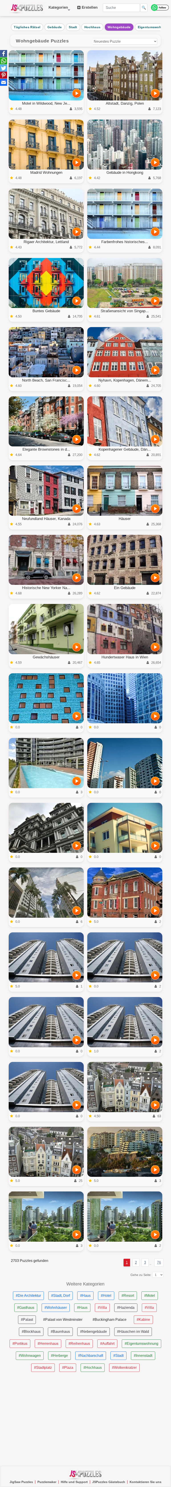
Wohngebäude (119, 27)
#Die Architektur (28, 1295)
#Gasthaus (25, 1307)
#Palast (27, 1319)
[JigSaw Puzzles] (27, 8)
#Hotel (106, 1295)
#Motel (149, 1295)
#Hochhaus (92, 1367)
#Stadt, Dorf (60, 1295)
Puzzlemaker (46, 1482)
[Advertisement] (85, 1419)
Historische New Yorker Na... (46, 588)
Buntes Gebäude (46, 311)
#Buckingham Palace (109, 1319)
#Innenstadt (143, 1355)
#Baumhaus (60, 1331)
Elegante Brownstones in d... (46, 449)
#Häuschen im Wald (133, 1331)
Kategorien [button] (58, 9)
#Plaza (67, 1367)
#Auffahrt (107, 1343)
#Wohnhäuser (56, 1307)
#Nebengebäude (93, 1331)
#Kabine (143, 1319)
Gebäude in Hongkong (124, 172)
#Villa (102, 1307)
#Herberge (59, 1355)
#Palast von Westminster (62, 1319)
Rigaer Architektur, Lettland (46, 242)
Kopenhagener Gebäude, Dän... (125, 449)
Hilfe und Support (74, 1482)
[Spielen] (76, 93)
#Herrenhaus (48, 1343)
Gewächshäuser (46, 657)
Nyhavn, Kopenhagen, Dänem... (124, 380)
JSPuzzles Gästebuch (108, 1482)
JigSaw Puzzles (21, 1482)
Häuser (125, 519)
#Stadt (118, 1355)
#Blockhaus (31, 1331)
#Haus (85, 1295)
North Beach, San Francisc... (46, 380)
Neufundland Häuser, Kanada (46, 519)
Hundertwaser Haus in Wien (125, 657)
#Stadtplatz (43, 1367)
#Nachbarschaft (90, 1355)
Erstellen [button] (89, 7)
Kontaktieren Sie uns (145, 1482)
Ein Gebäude (124, 588)
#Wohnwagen (30, 1355)
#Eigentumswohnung (141, 1343)
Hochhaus (92, 27)
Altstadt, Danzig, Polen (125, 103)
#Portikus (19, 1343)
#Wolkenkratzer (124, 1367)
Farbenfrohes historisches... (124, 242)
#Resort (128, 1295)
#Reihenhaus (79, 1343)
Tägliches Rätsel (27, 27)
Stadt (73, 27)
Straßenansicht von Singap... (125, 311)
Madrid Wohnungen (46, 172)
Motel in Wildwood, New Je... (46, 103)
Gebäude (54, 27)
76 (159, 1262)
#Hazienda (125, 1307)
